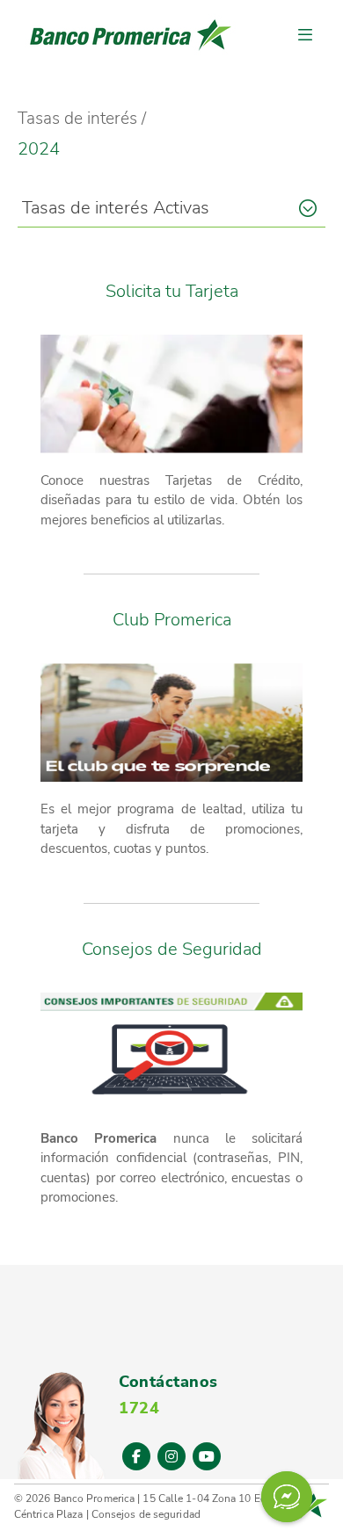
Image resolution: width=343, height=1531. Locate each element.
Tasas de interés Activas (115, 208)
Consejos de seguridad (146, 1514)
